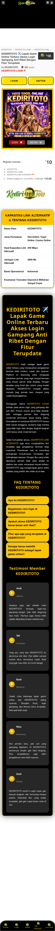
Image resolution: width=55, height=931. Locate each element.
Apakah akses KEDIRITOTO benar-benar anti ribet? (24, 523)
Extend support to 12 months (29, 178)
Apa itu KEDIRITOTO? (21, 500)
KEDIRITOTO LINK (41, 49)
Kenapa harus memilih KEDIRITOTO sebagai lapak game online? (24, 550)
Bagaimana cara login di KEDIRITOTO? (22, 511)
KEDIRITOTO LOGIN (23, 49)
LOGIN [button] (15, 142)
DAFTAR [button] (34, 142)
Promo (5, 927)
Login (17, 927)
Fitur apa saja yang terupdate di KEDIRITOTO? (27, 536)
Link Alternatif (37, 927)
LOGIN (14, 80)
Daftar (27, 927)
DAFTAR (41, 80)
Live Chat (49, 927)
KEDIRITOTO (6, 49)
